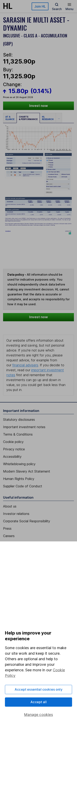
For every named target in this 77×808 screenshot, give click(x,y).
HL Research (48, 118)
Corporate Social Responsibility (26, 521)
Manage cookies (38, 714)
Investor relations (16, 514)
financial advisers (25, 365)
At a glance (9, 118)
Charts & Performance (28, 118)
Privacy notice (14, 449)
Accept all (38, 702)
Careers (9, 536)
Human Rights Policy (18, 479)
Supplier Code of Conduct (22, 486)
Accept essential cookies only (38, 689)
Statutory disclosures (19, 419)
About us (9, 506)
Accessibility (12, 456)
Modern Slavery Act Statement (26, 471)
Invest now (38, 106)
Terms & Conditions (18, 434)
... (59, 118)
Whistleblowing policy (19, 464)
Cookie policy (13, 442)
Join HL (40, 6)
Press (7, 528)
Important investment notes (24, 427)
